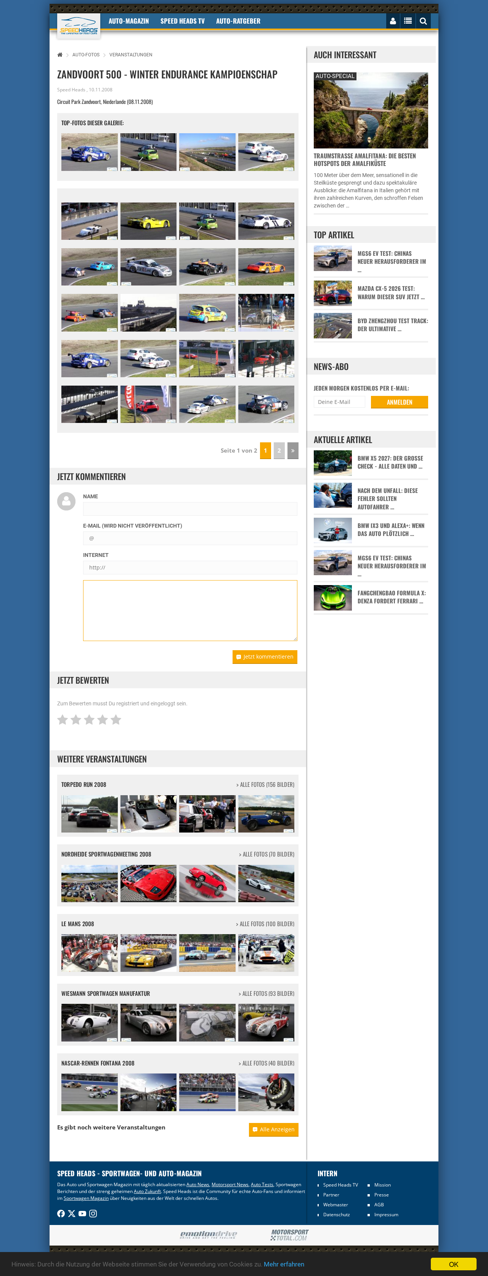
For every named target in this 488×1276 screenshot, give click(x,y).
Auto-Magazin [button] (129, 21)
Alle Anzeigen (277, 1129)
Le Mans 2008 (77, 923)
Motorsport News (230, 1184)
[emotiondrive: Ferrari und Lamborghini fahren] (208, 1235)
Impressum (386, 1214)
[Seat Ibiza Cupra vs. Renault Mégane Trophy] (148, 152)
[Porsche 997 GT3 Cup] (148, 267)
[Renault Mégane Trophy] (148, 404)
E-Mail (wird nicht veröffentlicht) (132, 526)
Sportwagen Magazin (86, 1198)
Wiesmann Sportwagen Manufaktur (105, 993)
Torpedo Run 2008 (83, 784)
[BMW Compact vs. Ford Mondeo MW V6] (89, 267)
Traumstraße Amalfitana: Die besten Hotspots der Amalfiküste (365, 159)
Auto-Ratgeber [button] (238, 21)
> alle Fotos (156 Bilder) (265, 784)
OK (453, 1264)
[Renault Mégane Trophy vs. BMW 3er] (89, 312)
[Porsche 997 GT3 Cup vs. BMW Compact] (207, 404)
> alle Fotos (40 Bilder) (266, 1063)
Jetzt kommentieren (269, 656)
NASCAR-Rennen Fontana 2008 (98, 1063)
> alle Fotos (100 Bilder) (265, 923)
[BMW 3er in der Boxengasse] (266, 312)
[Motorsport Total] (289, 1235)
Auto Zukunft (147, 1191)
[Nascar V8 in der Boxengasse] (266, 358)
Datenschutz (336, 1214)
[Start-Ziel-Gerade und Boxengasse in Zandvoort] (89, 404)
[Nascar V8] (89, 221)
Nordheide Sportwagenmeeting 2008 (106, 854)
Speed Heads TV (340, 1185)
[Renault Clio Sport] (207, 312)
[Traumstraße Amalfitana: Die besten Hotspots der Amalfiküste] (371, 109)
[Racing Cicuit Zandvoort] (207, 152)
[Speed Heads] (78, 26)
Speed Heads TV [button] (183, 21)
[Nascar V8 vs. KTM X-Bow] (207, 358)
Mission (382, 1185)
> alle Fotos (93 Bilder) (266, 993)
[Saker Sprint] (148, 221)
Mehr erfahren (284, 1264)
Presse (381, 1194)
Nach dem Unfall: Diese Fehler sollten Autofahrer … (388, 498)
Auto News (197, 1184)
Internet (96, 555)
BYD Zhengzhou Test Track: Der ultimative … (393, 325)
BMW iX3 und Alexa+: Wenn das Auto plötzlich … (391, 530)
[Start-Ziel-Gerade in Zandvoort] (148, 312)
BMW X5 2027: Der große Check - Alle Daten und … (390, 462)
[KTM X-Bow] (207, 267)
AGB (379, 1204)
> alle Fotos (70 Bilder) (266, 854)
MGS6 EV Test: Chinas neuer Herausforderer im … (392, 261)
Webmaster (335, 1204)
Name (90, 496)
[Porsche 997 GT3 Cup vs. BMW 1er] (266, 152)
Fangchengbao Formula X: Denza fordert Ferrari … (392, 597)
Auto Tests (262, 1184)
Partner (331, 1194)
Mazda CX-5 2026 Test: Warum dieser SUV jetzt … (391, 292)
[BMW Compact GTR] (89, 152)
